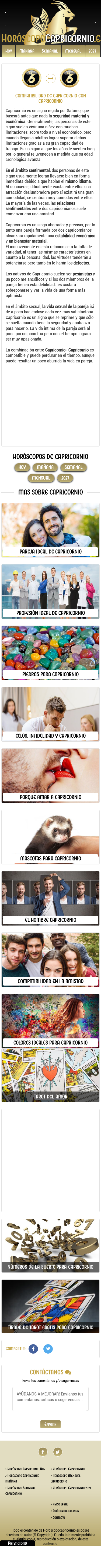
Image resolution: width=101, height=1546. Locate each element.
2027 (92, 51)
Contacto (58, 1517)
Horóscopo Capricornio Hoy (26, 1469)
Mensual (73, 51)
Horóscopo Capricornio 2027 (71, 1488)
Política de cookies (65, 1511)
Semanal (50, 51)
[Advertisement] (50, 404)
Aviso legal (60, 1504)
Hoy (8, 51)
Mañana (26, 51)
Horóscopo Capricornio (68, 1469)
